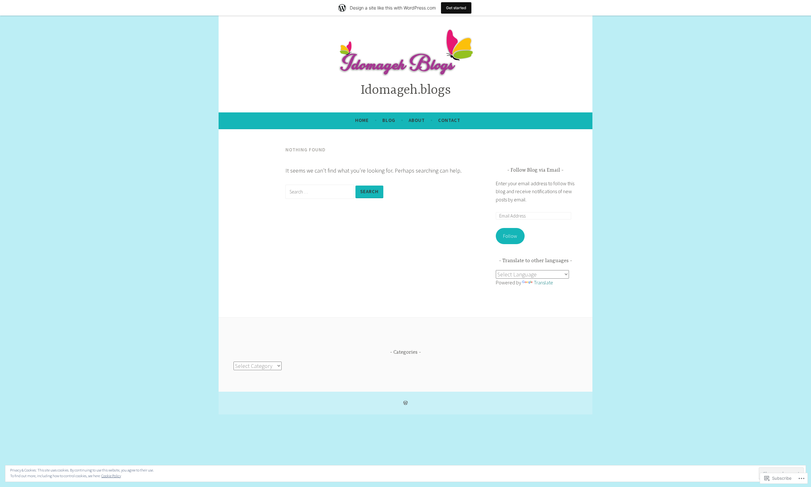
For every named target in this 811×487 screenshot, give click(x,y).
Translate (543, 282)
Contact (449, 120)
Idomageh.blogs (406, 90)
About (417, 120)
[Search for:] (320, 191)
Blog (388, 120)
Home (362, 120)
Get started (456, 7)
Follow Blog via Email (535, 170)
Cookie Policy (111, 475)
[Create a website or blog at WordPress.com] (405, 403)
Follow (510, 236)
